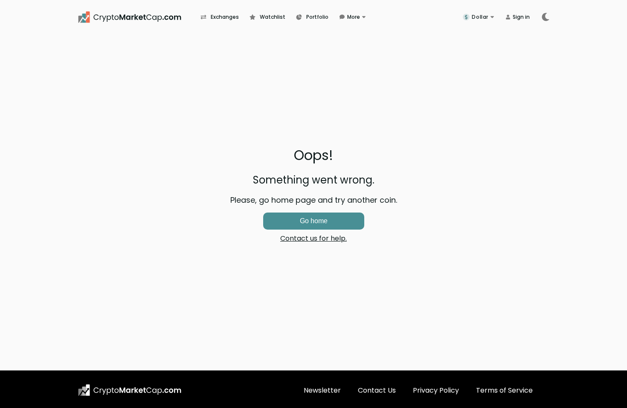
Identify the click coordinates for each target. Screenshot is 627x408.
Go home (314, 220)
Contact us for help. (313, 238)
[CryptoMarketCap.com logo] (129, 390)
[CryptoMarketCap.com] (138, 17)
